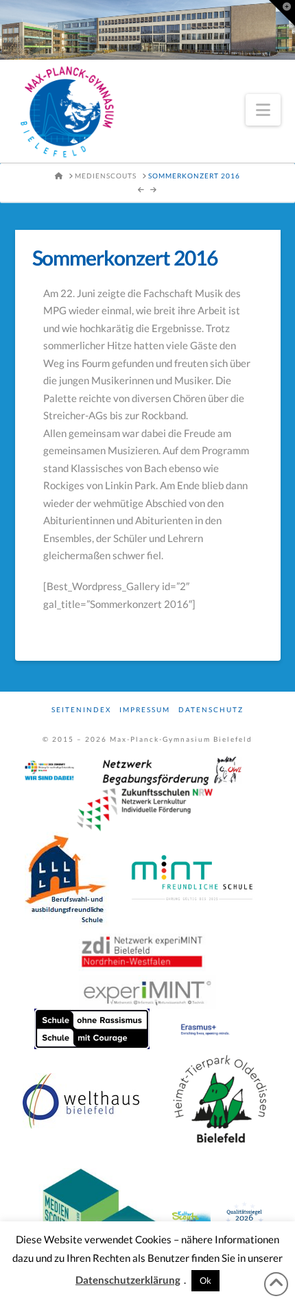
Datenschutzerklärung (127, 1279)
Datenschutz (211, 709)
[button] (263, 110)
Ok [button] (205, 1280)
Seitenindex (81, 709)
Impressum (144, 709)
